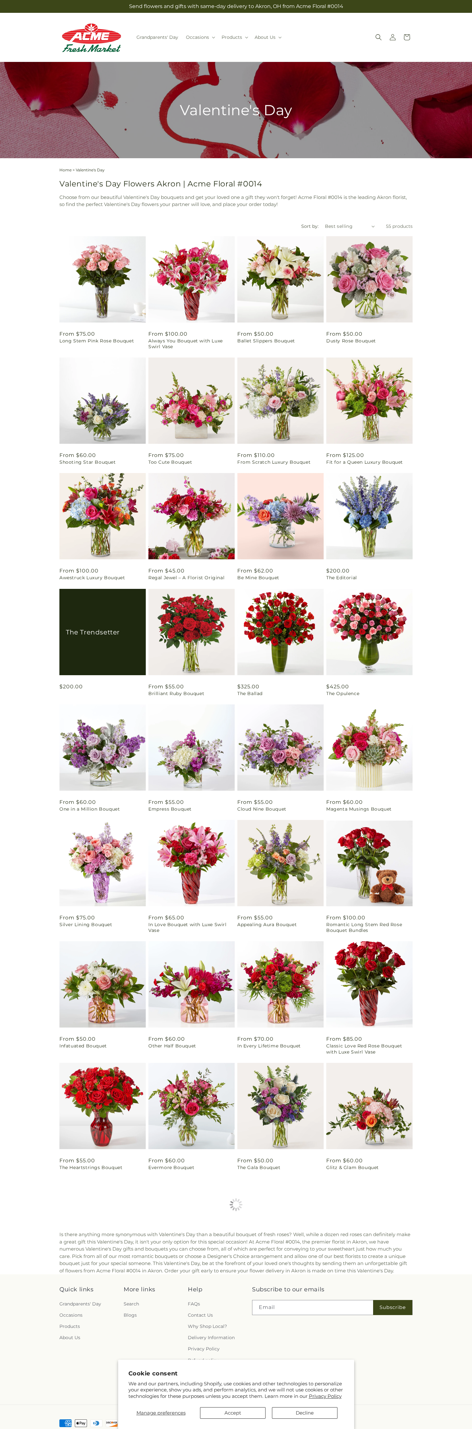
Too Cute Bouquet (170, 462)
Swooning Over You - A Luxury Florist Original (363, 1292)
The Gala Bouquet (259, 1167)
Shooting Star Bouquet (87, 462)
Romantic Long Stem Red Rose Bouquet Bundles (364, 927)
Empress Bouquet (170, 809)
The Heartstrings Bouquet (90, 1167)
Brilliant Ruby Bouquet (176, 693)
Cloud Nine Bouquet (261, 809)
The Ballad (250, 693)
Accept (232, 1413)
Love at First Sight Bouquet (93, 1411)
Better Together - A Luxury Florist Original (278, 1292)
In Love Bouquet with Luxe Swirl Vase (187, 927)
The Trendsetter (93, 632)
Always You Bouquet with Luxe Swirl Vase (185, 343)
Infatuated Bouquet (83, 1046)
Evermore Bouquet (171, 1167)
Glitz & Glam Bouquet (352, 1167)
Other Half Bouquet (172, 1046)
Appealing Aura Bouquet (267, 924)
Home (65, 170)
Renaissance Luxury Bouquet (94, 1289)
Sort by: (310, 226)
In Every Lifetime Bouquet (269, 1046)
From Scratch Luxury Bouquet (273, 462)
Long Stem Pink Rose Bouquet (96, 341)
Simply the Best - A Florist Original (191, 1289)
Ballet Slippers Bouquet (266, 341)
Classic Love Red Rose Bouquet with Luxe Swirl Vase (364, 1049)
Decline (305, 1413)
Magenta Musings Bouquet (359, 809)
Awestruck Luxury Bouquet (92, 578)
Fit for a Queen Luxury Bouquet (364, 462)
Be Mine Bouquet (258, 578)
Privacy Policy (325, 1396)
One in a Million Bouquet (89, 809)
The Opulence (342, 693)
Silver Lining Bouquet (85, 924)
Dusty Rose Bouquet (351, 341)
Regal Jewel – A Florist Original (186, 578)
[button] (200, 37)
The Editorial (341, 578)
